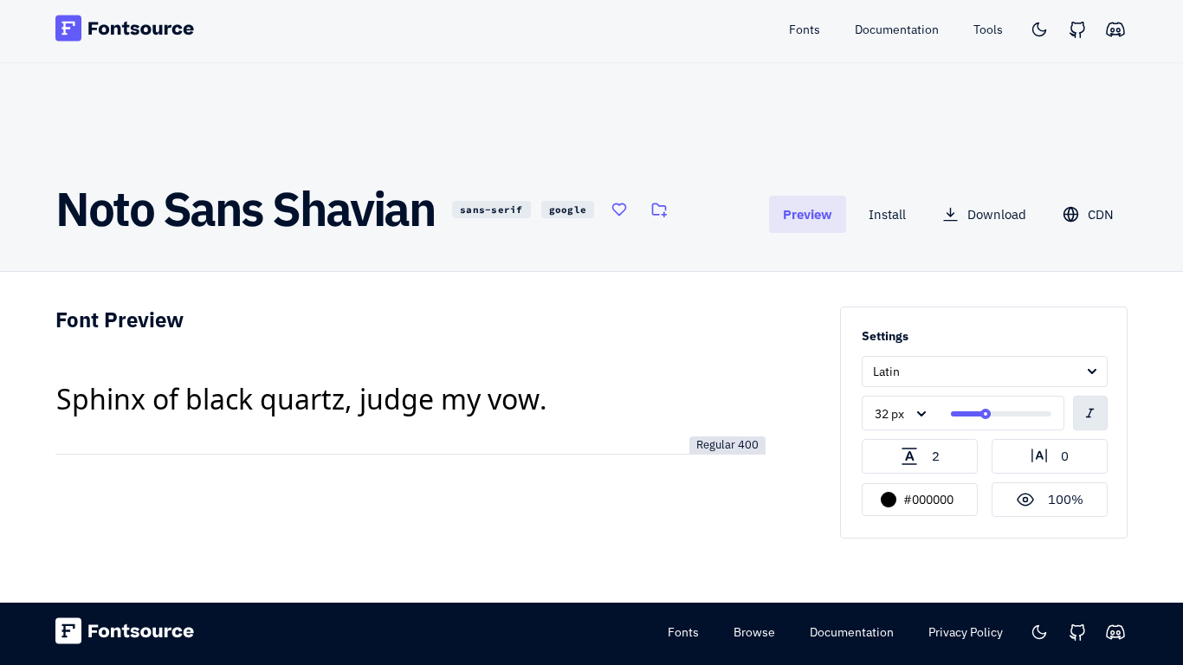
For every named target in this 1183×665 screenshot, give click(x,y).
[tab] (807, 214)
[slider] (985, 414)
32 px (889, 414)
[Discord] (1115, 29)
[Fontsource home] (125, 31)
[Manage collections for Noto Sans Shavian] (659, 209)
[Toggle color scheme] (1039, 29)
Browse (754, 632)
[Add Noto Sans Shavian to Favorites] (619, 209)
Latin (886, 371)
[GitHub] (1077, 29)
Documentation (852, 632)
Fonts (683, 632)
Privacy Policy (965, 632)
